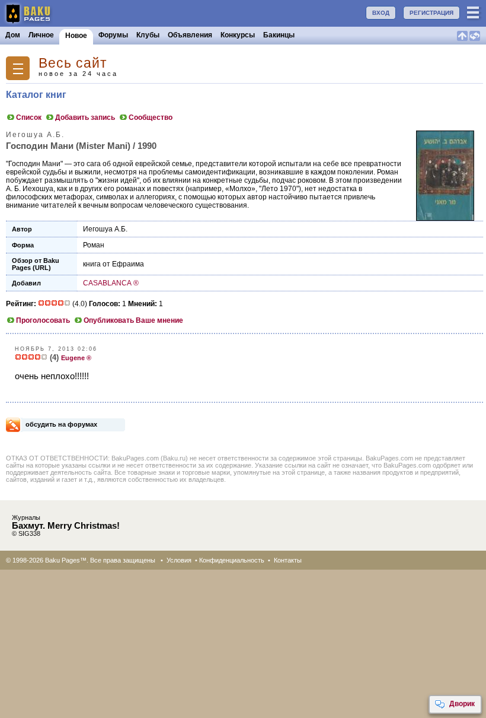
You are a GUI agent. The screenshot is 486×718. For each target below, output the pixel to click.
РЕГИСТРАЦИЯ (431, 12)
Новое (76, 35)
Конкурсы (237, 35)
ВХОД (380, 12)
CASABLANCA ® (111, 283)
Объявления (190, 35)
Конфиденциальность (231, 560)
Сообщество (150, 117)
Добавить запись (85, 117)
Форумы (113, 35)
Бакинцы (279, 35)
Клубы (147, 35)
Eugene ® (76, 357)
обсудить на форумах (61, 424)
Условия (179, 560)
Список (28, 117)
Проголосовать (43, 320)
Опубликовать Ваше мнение (133, 320)
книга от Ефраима (113, 264)
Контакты (288, 560)
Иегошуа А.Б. (105, 229)
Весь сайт (73, 63)
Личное (41, 35)
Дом (12, 35)
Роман (93, 245)
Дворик (462, 704)
